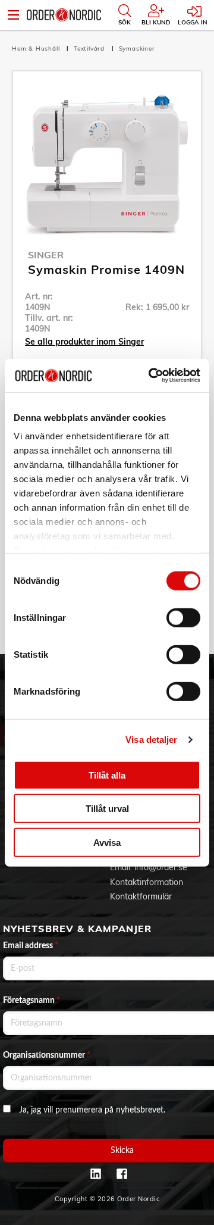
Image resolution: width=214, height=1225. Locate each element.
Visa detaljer (151, 740)
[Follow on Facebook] (121, 1173)
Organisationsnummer (46, 1055)
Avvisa (107, 842)
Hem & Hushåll (37, 48)
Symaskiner (137, 48)
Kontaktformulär (141, 896)
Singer (46, 255)
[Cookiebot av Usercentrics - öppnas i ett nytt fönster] (151, 375)
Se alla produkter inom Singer (84, 341)
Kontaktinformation (146, 882)
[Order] (64, 14)
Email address (30, 946)
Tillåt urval (107, 809)
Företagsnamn (31, 1000)
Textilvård (90, 48)
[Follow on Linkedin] (95, 1173)
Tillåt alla (107, 775)
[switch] (183, 617)
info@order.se (160, 867)
